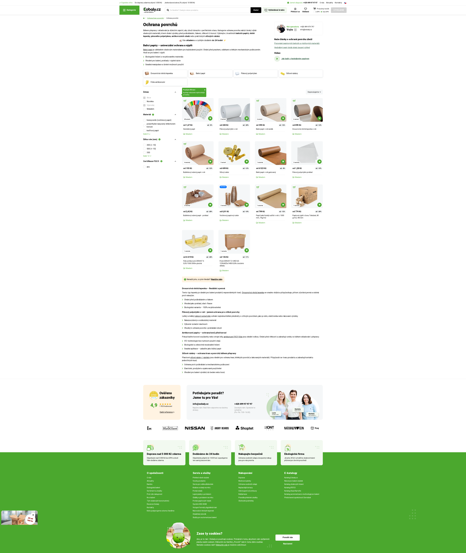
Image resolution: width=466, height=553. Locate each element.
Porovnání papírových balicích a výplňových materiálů (297, 43)
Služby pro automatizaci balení (204, 517)
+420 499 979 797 (307, 27)
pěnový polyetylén (203, 316)
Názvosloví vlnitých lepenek (203, 511)
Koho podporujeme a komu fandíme (160, 511)
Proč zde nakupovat (154, 494)
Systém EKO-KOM (200, 504)
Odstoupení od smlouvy (247, 491)
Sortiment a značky (154, 491)
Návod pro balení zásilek (293, 481)
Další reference (166, 412)
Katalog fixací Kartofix (292, 491)
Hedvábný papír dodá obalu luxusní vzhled (292, 47)
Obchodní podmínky (246, 501)
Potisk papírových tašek (202, 501)
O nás (322, 3)
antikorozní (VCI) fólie (233, 337)
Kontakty (338, 3)
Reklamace (242, 494)
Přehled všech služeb (201, 478)
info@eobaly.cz (306, 30)
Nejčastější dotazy (245, 488)
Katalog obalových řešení (294, 484)
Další (145, 134)
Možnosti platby (244, 481)
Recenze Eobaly (153, 504)
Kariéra (149, 484)
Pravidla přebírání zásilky (248, 498)
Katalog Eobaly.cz (291, 478)
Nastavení (287, 544)
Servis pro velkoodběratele (203, 484)
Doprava (241, 478)
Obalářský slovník (199, 514)
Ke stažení (151, 498)
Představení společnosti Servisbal (297, 498)
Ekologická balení (153, 488)
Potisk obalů (197, 491)
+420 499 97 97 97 (310, 3)
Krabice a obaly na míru (201, 488)
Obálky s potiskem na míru (203, 498)
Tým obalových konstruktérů (158, 501)
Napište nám (216, 279)
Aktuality (329, 3)
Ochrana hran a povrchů (155, 18)
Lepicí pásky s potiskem (202, 494)
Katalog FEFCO (290, 488)
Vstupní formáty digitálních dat (205, 507)
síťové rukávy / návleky (200, 357)
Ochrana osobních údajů (247, 484)
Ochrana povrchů (172, 18)
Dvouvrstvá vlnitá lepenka (253, 292)
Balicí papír (148, 50)
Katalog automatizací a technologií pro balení (301, 494)
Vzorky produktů (199, 481)
